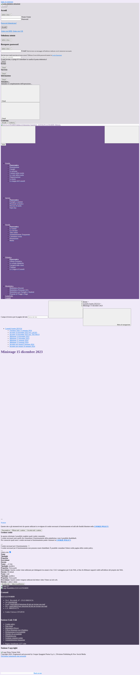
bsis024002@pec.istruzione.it (28, 606)
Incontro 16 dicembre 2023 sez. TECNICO (25, 334)
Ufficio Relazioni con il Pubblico (16, 630)
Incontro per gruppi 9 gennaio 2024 (22, 344)
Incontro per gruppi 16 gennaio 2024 (22, 346)
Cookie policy (10, 624)
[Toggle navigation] (18, 134)
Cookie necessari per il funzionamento (14, 546)
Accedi (4, 6)
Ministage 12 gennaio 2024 (19, 342)
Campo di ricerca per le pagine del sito (14, 317)
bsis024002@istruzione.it (27, 604)
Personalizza (6, 530)
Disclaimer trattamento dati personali (13, 656)
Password (25, 19)
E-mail (24, 51)
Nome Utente (26, 17)
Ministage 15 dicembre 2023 (19, 338)
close (3, 144)
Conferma (12, 123)
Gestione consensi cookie (14, 638)
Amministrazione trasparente (15, 640)
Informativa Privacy (12, 628)
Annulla (4, 123)
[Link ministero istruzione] (10, 4)
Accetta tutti (34, 530)
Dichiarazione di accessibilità (15, 632)
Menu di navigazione (123, 325)
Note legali (9, 626)
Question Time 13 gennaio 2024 (21, 330)
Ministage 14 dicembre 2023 (19, 336)
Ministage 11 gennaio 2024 (19, 340)
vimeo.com (5, 552)
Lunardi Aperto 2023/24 (91, 304)
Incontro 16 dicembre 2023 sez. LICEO (23, 332)
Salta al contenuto (7, 2)
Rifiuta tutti (18, 530)
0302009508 (12, 602)
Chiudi (4, 67)
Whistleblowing (10, 636)
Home (85, 302)
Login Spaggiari (57, 55)
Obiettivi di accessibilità (13, 634)
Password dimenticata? (9, 23)
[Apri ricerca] (122, 134)
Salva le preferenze (18, 584)
